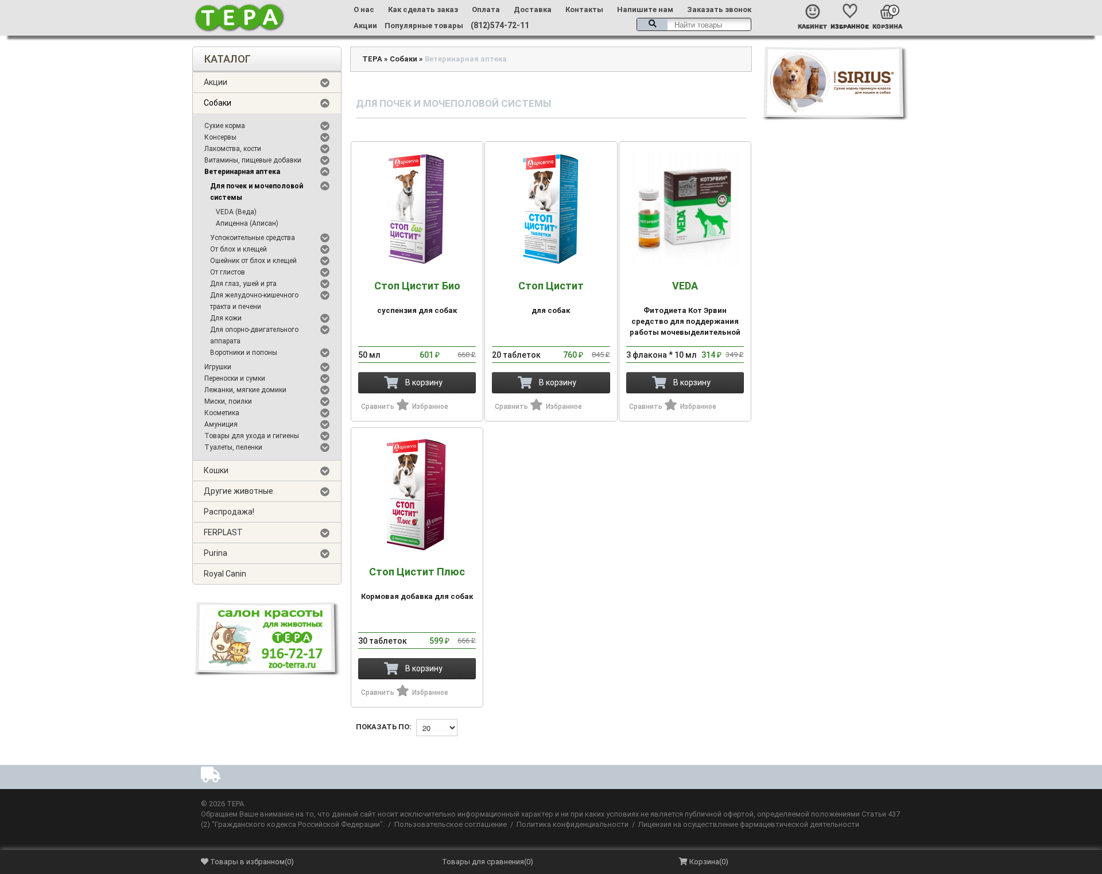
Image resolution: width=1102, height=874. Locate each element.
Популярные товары (424, 25)
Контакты (584, 9)
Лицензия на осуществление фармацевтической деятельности (748, 824)
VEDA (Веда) (236, 212)
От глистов (227, 272)
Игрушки (217, 367)
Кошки (216, 470)
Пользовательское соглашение (450, 824)
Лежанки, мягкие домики (245, 390)
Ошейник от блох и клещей (253, 261)
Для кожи (226, 318)
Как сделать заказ (423, 9)
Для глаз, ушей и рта (243, 284)
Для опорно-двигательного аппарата (254, 335)
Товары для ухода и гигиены (251, 436)
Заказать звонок (719, 9)
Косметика (221, 413)
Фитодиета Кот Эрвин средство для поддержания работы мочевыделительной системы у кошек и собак (685, 313)
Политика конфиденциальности (572, 824)
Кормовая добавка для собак (417, 583)
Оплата (486, 9)
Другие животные (238, 491)
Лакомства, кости (232, 149)
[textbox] (694, 24)
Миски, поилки (228, 401)
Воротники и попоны (243, 353)
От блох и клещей (238, 249)
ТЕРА (372, 59)
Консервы (220, 137)
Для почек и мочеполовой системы (256, 192)
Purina (215, 553)
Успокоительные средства (252, 238)
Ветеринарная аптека (242, 172)
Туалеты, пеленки (233, 447)
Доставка (533, 9)
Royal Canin (225, 573)
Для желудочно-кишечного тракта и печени (254, 301)
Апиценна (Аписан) (247, 223)
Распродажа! (229, 511)
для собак (551, 297)
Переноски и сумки (234, 378)
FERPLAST (223, 532)
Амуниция (221, 424)
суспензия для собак (417, 297)
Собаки (217, 102)
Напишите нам (645, 9)
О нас (364, 9)
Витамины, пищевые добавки (252, 160)
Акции (365, 25)
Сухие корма (224, 126)
